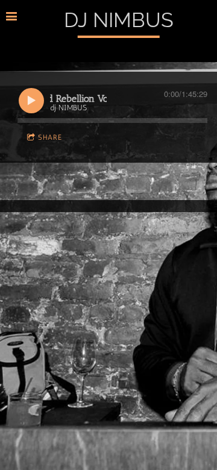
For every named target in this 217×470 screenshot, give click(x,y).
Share (50, 137)
